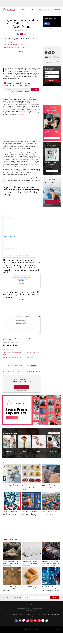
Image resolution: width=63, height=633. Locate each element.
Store (35, 616)
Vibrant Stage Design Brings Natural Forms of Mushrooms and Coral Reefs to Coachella (51, 513)
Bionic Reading (9, 98)
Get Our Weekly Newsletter (34, 371)
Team (29, 628)
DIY (25, 614)
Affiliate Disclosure (28, 629)
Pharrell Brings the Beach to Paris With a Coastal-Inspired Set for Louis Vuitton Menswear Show (50, 485)
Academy (31, 616)
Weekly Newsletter (53, 56)
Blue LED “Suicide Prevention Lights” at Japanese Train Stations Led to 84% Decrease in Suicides (50, 588)
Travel (58, 614)
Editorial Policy (24, 628)
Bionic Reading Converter (19, 177)
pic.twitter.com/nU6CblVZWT (14, 44)
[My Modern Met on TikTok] (39, 620)
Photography (15, 614)
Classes (38, 614)
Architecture (21, 614)
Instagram (29, 338)
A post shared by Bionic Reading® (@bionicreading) (19, 255)
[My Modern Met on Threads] (42, 620)
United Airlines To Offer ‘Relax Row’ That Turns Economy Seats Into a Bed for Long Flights (50, 563)
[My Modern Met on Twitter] (23, 620)
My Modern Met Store (10, 433)
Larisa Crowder (19, 30)
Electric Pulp (58, 629)
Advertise (42, 628)
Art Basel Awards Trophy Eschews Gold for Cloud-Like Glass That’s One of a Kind (11, 588)
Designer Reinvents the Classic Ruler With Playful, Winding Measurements (30, 563)
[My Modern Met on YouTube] (35, 620)
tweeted (22, 114)
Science (48, 614)
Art (6, 614)
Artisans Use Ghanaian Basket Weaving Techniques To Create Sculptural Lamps (11, 563)
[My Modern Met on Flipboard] (31, 620)
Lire (9, 184)
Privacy (34, 629)
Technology (54, 614)
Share (34, 365)
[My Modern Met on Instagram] (27, 620)
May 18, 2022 (21, 47)
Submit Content (33, 628)
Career (29, 614)
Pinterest (52, 57)
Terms (37, 629)
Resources (33, 614)
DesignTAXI (8, 339)
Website (13, 338)
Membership (57, 9)
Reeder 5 (32, 182)
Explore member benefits (22, 390)
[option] (36, 422)
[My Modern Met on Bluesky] (46, 620)
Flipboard (46, 58)
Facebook (18, 338)
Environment (43, 614)
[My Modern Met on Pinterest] (20, 620)
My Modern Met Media (52, 62)
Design (23, 16)
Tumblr (55, 57)
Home (19, 16)
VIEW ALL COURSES (52, 138)
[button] (32, 10)
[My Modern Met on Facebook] (16, 620)
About (20, 628)
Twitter (23, 338)
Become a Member (21, 387)
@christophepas (14, 43)
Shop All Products (52, 171)
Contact (38, 628)
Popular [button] (24, 9)
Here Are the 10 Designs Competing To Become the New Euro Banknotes (11, 485)
